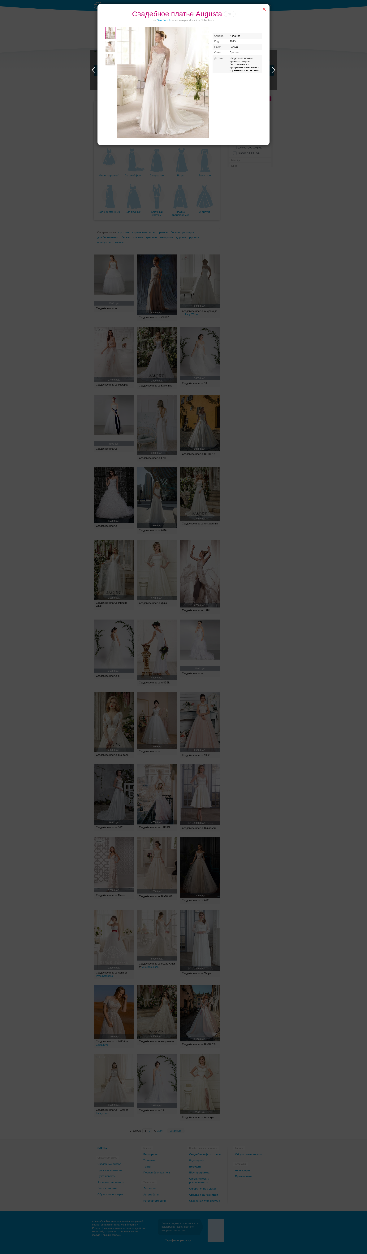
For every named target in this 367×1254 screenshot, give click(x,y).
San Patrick (164, 20)
